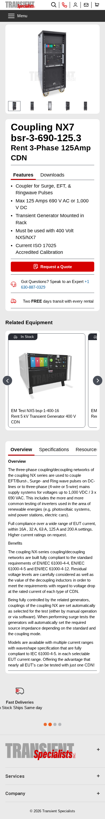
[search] (54, 5)
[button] (97, 5)
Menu (22, 15)
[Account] (75, 5)
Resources (87, 449)
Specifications (54, 449)
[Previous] (7, 380)
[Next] (88, 106)
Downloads (52, 175)
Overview (21, 449)
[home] (20, 5)
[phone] (64, 5)
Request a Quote (56, 266)
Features (23, 175)
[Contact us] (86, 5)
